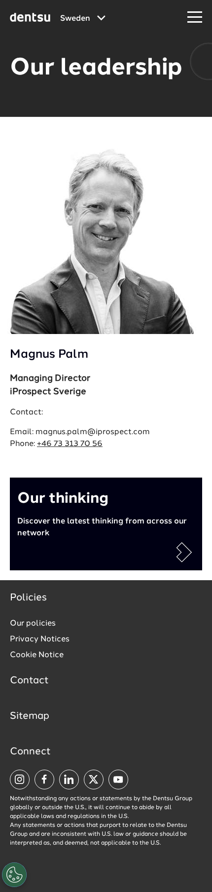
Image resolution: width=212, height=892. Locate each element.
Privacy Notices (40, 639)
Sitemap (29, 716)
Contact (29, 681)
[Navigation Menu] (194, 17)
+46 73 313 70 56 (70, 444)
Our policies (33, 624)
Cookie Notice (37, 655)
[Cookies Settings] (14, 874)
